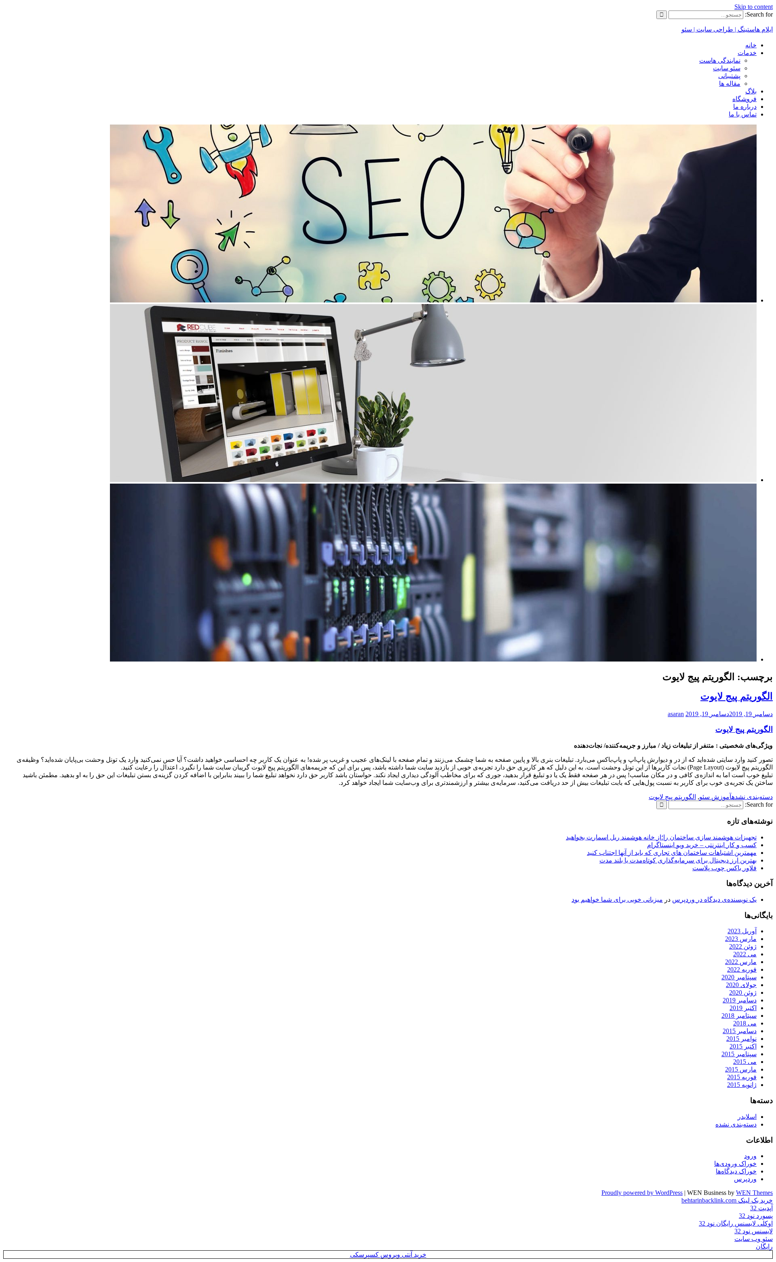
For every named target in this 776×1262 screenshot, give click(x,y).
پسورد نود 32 (756, 1215)
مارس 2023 (741, 938)
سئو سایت (726, 68)
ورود (750, 1155)
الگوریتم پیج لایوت (736, 696)
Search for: (759, 14)
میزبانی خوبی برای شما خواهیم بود (617, 899)
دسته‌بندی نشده (752, 796)
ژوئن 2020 (743, 992)
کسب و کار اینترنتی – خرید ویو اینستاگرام (702, 844)
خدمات (747, 52)
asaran (676, 713)
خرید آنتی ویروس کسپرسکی (388, 1254)
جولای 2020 (741, 984)
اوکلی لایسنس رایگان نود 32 (736, 1223)
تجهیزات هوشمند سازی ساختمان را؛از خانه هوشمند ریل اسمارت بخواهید (661, 837)
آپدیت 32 (761, 1208)
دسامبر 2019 (740, 1000)
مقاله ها (729, 83)
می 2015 (745, 1061)
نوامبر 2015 (741, 1038)
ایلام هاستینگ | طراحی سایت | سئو (727, 29)
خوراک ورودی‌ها (735, 1163)
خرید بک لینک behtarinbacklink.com (727, 1200)
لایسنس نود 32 (753, 1231)
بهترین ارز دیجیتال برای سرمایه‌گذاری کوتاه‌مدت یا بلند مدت (678, 860)
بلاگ (751, 91)
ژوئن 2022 (743, 946)
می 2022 (745, 954)
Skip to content (753, 6)
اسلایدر (747, 1116)
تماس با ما (743, 114)
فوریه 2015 (742, 1077)
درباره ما (745, 106)
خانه (751, 45)
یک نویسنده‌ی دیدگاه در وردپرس (714, 899)
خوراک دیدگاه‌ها (736, 1171)
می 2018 (745, 1023)
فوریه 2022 (742, 969)
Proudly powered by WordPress (642, 1192)
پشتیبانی (729, 75)
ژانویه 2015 (742, 1084)
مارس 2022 (741, 961)
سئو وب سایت (753, 1238)
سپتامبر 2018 (739, 1015)
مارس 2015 (741, 1069)
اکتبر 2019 (743, 1007)
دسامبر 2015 (740, 1030)
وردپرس (745, 1178)
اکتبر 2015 (743, 1046)
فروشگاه (744, 98)
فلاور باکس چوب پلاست (724, 868)
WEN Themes (754, 1192)
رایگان (764, 1246)
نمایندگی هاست (719, 60)
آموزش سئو (715, 796)
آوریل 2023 (742, 931)
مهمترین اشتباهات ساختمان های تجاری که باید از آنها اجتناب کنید (672, 852)
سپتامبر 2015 (739, 1054)
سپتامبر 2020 (739, 977)
